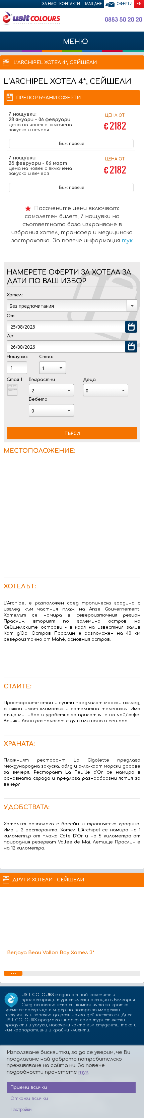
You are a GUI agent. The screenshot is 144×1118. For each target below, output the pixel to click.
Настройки (20, 1109)
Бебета (38, 399)
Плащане (92, 4)
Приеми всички (28, 1087)
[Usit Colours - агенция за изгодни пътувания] (31, 23)
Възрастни (42, 379)
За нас (49, 4)
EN (139, 4)
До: (10, 336)
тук (127, 241)
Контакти (69, 4)
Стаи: (46, 356)
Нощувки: (17, 356)
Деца (89, 379)
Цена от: (115, 123)
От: (11, 315)
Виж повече (71, 143)
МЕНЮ (74, 42)
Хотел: (14, 295)
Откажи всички (29, 1098)
